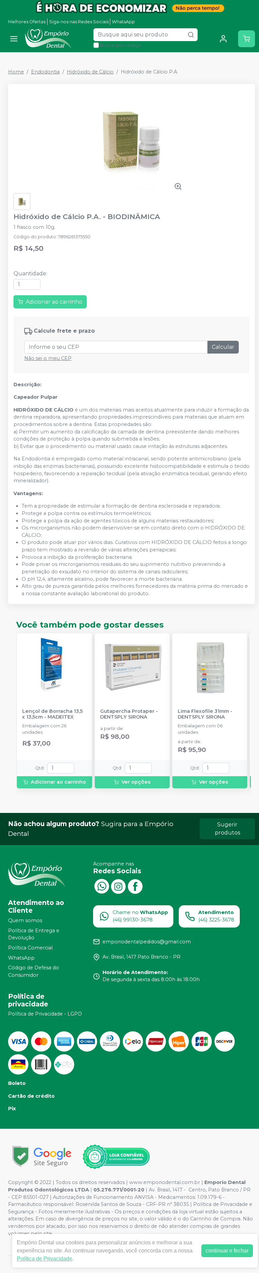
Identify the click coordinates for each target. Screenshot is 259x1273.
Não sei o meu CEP (47, 358)
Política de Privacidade (44, 1259)
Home (16, 72)
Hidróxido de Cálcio (90, 72)
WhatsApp (123, 21)
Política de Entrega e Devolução (33, 934)
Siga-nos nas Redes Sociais (79, 21)
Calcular (223, 347)
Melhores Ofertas (27, 21)
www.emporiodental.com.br (164, 1182)
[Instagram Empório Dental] (118, 885)
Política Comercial (30, 948)
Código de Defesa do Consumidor (33, 971)
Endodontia (45, 72)
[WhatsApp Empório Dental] (101, 885)
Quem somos (25, 920)
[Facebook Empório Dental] (135, 885)
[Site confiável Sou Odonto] (116, 1157)
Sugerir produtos (227, 828)
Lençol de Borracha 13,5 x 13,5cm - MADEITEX (52, 714)
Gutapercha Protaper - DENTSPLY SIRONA (129, 714)
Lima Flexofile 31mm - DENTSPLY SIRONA (205, 714)
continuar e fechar (227, 1250)
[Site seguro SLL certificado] (42, 1156)
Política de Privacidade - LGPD (45, 1014)
